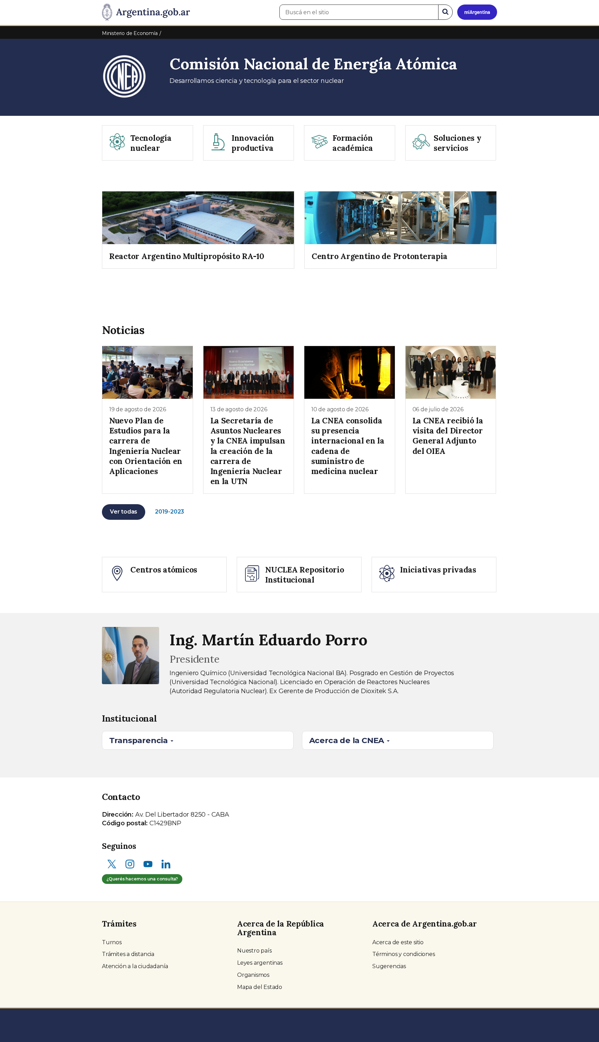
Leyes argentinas (260, 962)
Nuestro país (254, 950)
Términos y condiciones (403, 954)
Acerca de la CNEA (347, 740)
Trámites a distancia (128, 954)
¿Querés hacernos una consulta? (142, 878)
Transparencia (139, 740)
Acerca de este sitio (398, 942)
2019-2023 (169, 511)
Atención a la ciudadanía (135, 966)
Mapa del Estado (259, 987)
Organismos (253, 975)
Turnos (112, 942)
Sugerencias (389, 966)
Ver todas (123, 511)
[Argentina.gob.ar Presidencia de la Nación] (146, 12)
